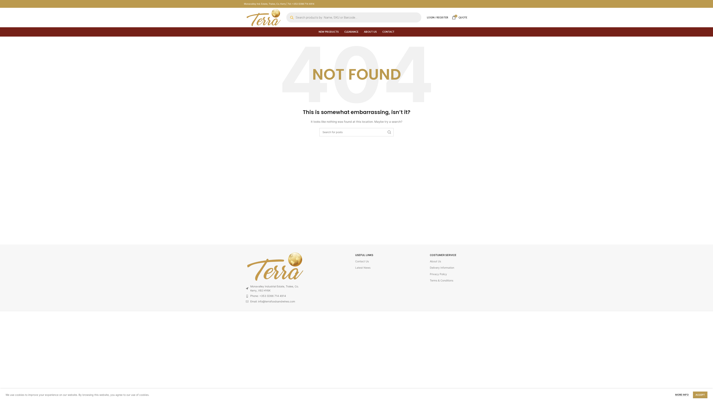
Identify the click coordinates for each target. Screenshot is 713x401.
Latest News (362, 267)
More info (682, 394)
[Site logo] (263, 17)
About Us (435, 261)
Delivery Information (442, 267)
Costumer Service (443, 255)
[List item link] (274, 296)
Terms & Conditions (441, 280)
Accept (700, 394)
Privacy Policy (438, 274)
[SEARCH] (389, 132)
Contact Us (362, 261)
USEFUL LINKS (364, 255)
